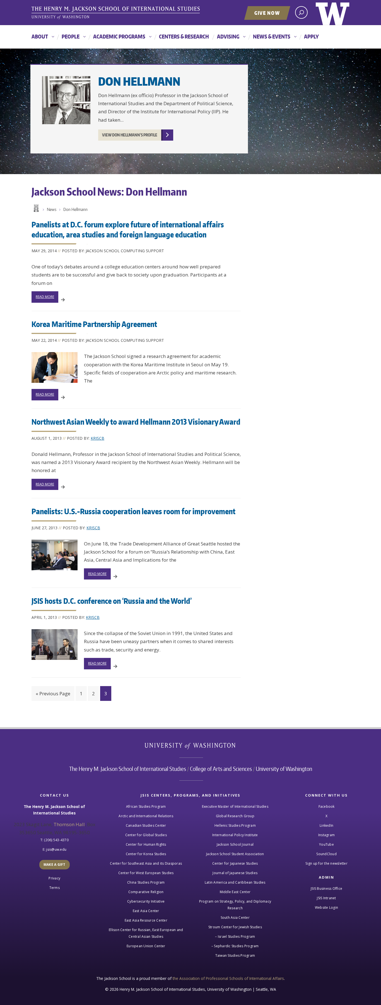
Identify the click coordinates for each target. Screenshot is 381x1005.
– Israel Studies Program (235, 936)
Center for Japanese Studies (235, 863)
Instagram (326, 835)
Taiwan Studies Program (235, 955)
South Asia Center (235, 917)
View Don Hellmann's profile (129, 135)
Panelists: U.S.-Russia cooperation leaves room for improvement (133, 511)
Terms (54, 887)
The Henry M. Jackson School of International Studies (127, 768)
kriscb (97, 438)
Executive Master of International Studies (235, 806)
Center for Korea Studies (146, 854)
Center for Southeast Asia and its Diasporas (146, 863)
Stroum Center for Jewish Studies (235, 927)
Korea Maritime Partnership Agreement (94, 324)
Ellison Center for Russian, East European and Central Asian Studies (146, 933)
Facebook (327, 806)
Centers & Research (184, 36)
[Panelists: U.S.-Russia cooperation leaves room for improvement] (55, 555)
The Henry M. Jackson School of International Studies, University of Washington (117, 13)
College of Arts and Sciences (221, 768)
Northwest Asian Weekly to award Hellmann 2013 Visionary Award (136, 421)
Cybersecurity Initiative (146, 901)
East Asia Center (146, 910)
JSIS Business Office (326, 888)
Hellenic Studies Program (235, 825)
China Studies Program (146, 882)
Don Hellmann (139, 81)
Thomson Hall (69, 824)
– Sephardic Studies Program (235, 946)
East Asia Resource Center (146, 920)
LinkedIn (326, 825)
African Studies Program (146, 806)
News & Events (271, 36)
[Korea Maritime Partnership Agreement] (55, 367)
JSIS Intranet (326, 898)
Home (36, 208)
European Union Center (146, 946)
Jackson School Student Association (235, 854)
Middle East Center (235, 891)
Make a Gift (55, 864)
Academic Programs (119, 36)
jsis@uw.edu (56, 849)
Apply (311, 36)
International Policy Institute (235, 835)
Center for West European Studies (146, 873)
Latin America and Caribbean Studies (235, 882)
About (40, 36)
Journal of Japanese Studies (235, 873)
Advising (228, 36)
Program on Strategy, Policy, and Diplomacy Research (235, 904)
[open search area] (301, 12)
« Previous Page (53, 693)
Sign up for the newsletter (326, 863)
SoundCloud (326, 854)
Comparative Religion (146, 891)
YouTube (326, 844)
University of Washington (332, 12)
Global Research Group (235, 816)
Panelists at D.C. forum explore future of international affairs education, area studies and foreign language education (128, 229)
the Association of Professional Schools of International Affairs (228, 978)
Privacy (54, 878)
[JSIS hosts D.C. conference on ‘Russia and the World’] (55, 644)
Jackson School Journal (235, 844)
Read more (45, 296)
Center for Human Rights (146, 844)
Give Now (267, 13)
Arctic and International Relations (146, 816)
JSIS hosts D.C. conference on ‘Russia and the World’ (112, 600)
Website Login (326, 907)
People (70, 36)
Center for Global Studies (146, 835)
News (51, 209)
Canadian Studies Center (146, 825)
